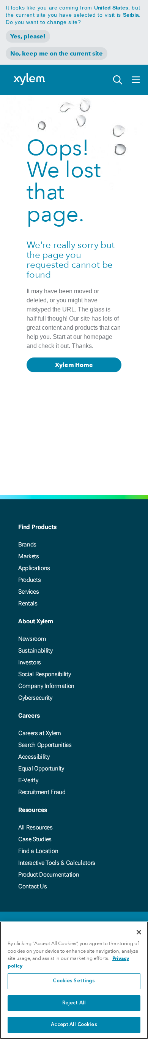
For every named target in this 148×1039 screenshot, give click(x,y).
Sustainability (35, 650)
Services (28, 591)
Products (29, 579)
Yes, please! (28, 36)
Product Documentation (48, 874)
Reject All (74, 1003)
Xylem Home (74, 365)
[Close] (139, 932)
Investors (29, 662)
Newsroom (32, 638)
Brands (27, 544)
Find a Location (38, 851)
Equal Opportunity (41, 768)
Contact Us (32, 886)
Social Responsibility (44, 674)
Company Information (46, 685)
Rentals (28, 603)
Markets (28, 556)
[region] (74, 980)
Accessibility (34, 756)
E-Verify (28, 780)
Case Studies (35, 839)
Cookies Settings (74, 981)
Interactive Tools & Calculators (56, 862)
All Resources (35, 827)
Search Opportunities (45, 744)
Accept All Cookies (74, 1024)
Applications (34, 568)
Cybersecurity (35, 697)
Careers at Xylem (39, 733)
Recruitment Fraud (42, 792)
